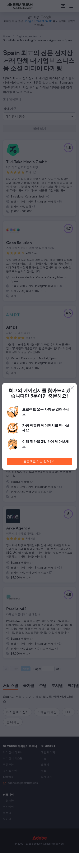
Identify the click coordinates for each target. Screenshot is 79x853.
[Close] (72, 387)
